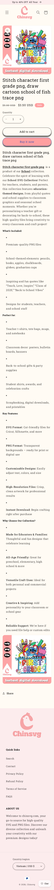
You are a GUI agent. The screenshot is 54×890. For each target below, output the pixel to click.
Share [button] (10, 693)
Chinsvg (31, 884)
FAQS (9, 796)
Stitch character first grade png (23, 167)
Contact (11, 766)
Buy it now (27, 141)
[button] (7, 12)
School (25, 171)
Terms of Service (16, 788)
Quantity (7, 112)
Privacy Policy (15, 773)
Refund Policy (14, 781)
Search (10, 758)
